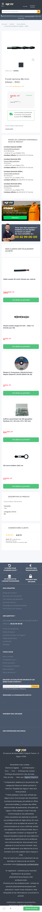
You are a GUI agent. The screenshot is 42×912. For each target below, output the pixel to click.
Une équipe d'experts (11, 666)
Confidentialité (28, 768)
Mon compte (8, 656)
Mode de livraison (10, 593)
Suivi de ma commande (12, 596)
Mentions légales (12, 768)
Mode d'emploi (9, 632)
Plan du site (8, 777)
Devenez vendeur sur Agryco (14, 635)
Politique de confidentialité (27, 864)
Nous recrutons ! (9, 672)
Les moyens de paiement (13, 599)
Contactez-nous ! (10, 660)
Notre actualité (9, 663)
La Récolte (7, 641)
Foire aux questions (11, 629)
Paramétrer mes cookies (19, 765)
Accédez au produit (21, 300)
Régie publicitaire (10, 638)
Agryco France (30, 777)
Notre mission (8, 669)
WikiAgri (6, 644)
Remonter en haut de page (21, 557)
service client (29, 16)
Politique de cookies (26, 771)
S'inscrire (35, 686)
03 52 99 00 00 (8, 16)
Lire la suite (9, 129)
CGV (13, 771)
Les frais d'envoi (9, 602)
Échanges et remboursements (15, 605)
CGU (7, 771)
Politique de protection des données (19, 774)
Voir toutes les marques (12, 609)
